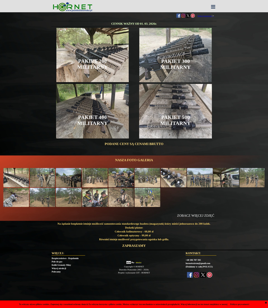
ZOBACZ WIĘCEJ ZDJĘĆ (195, 215)
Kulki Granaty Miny (61, 265)
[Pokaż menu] (213, 6)
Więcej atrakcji (59, 268)
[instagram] (183, 16)
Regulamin (73, 258)
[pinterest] (193, 16)
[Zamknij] (266, 303)
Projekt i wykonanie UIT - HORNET (134, 273)
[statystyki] (130, 263)
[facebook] (178, 16)
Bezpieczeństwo (59, 258)
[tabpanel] (134, 24)
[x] (188, 16)
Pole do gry (57, 261)
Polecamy (56, 271)
